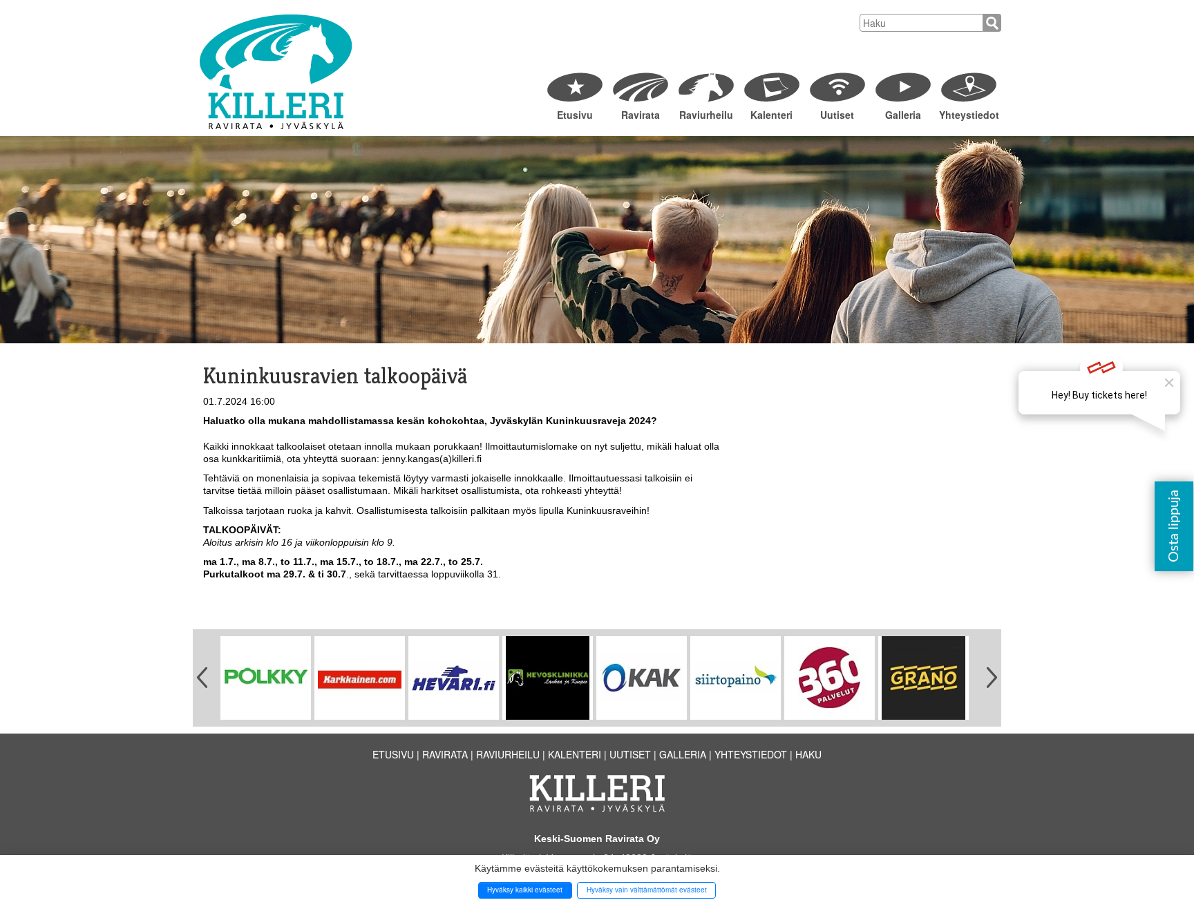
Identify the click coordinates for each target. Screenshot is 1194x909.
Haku (808, 754)
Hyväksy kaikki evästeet (524, 889)
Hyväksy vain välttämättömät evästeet (647, 889)
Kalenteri (771, 115)
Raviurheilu (706, 115)
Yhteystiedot (968, 115)
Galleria (903, 115)
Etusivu (575, 115)
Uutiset (837, 115)
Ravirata (640, 115)
